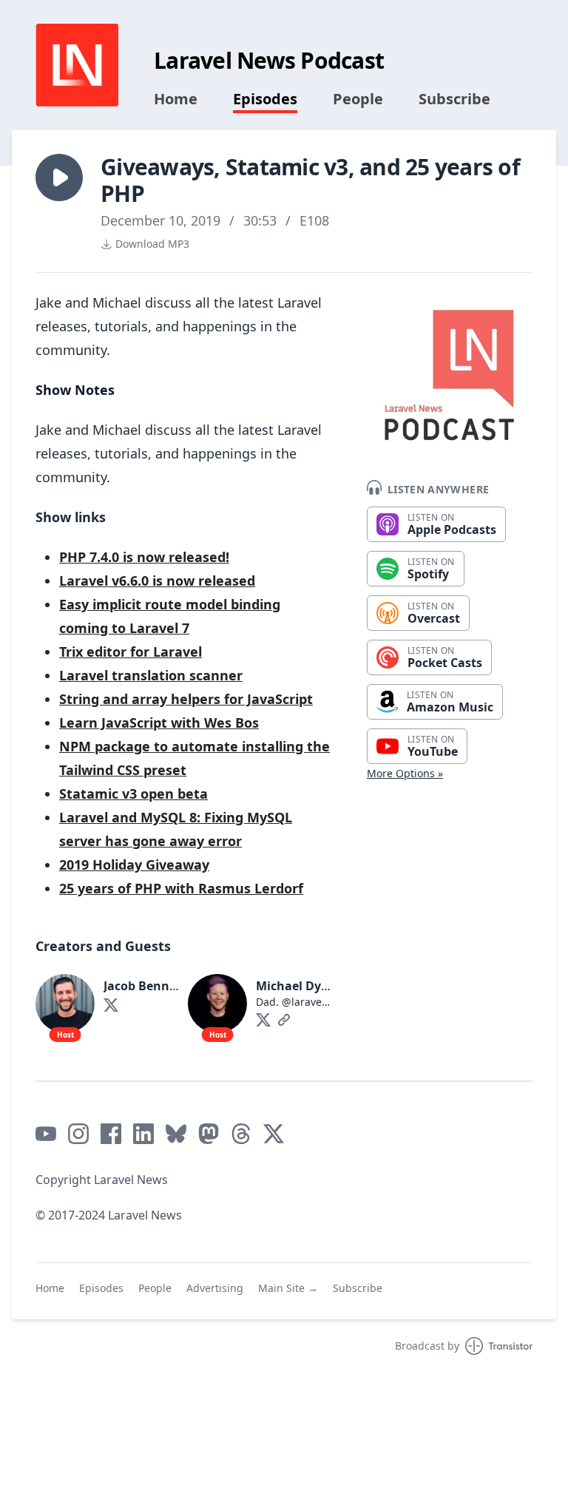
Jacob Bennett (145, 986)
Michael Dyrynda (306, 986)
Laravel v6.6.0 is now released (157, 580)
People (358, 99)
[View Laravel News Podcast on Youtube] (46, 1133)
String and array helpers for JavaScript (186, 699)
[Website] (284, 1019)
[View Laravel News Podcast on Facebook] (111, 1133)
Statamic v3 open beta (133, 793)
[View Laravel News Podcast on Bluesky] (176, 1133)
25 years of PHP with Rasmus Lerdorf (181, 888)
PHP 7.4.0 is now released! (144, 557)
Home (175, 99)
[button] (59, 177)
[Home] (77, 65)
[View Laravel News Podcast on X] (273, 1133)
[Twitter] (111, 1005)
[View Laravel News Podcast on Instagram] (78, 1133)
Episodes (265, 99)
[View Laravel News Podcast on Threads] (241, 1133)
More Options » (405, 773)
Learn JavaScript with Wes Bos (159, 722)
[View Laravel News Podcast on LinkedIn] (143, 1133)
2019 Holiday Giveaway (134, 864)
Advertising (214, 1288)
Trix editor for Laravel (130, 651)
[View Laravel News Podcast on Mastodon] (208, 1133)
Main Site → (288, 1288)
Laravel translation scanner (151, 675)
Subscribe (454, 99)
